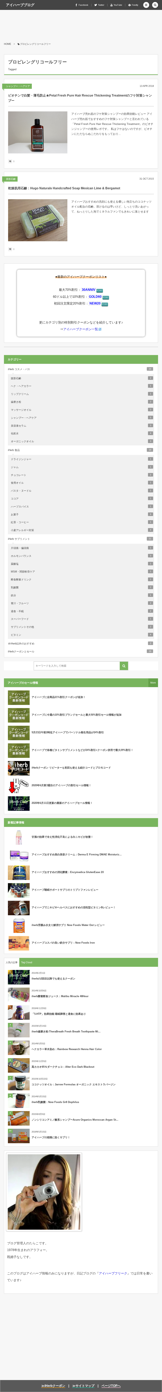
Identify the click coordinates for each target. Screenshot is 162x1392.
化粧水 (81, 433)
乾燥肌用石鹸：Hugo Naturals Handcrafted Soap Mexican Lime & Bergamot (64, 188)
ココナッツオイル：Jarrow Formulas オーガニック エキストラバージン (74, 1084)
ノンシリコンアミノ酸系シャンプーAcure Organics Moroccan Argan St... (75, 1119)
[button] (146, 5)
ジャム (81, 467)
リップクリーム (81, 394)
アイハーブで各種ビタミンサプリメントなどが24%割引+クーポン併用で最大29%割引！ (82, 750)
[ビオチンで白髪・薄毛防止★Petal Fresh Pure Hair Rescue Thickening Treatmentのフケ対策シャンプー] (37, 132)
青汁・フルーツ (81, 603)
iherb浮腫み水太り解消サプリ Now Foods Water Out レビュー (68, 925)
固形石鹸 (11, 179)
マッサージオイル (81, 409)
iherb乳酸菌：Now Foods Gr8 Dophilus (55, 1102)
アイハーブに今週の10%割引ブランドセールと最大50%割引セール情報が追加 (77, 714)
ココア (81, 498)
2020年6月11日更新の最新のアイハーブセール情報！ (62, 802)
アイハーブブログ (20, 5)
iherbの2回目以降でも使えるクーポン (53, 978)
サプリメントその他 (81, 626)
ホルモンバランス (81, 555)
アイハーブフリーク (113, 1273)
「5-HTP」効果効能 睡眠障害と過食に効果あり (59, 1013)
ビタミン (81, 634)
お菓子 (81, 514)
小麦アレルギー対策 (81, 530)
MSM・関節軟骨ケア (81, 571)
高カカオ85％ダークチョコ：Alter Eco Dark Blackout (63, 1066)
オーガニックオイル (81, 441)
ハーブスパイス (81, 506)
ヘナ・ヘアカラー (81, 386)
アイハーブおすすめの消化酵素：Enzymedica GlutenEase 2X (68, 872)
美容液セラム (81, 425)
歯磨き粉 (81, 401)
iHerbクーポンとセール (79, 651)
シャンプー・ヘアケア (18, 86)
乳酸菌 (81, 587)
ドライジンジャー (81, 459)
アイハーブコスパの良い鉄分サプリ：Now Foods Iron (63, 942)
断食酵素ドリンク (81, 579)
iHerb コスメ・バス (79, 369)
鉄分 (81, 595)
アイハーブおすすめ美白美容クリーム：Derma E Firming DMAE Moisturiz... (77, 854)
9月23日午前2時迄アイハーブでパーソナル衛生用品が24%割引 (68, 732)
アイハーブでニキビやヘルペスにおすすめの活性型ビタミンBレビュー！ (74, 907)
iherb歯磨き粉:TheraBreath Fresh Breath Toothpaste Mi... (66, 1031)
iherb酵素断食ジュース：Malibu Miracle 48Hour (60, 996)
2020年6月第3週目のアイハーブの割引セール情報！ (61, 785)
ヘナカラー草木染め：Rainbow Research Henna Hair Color (67, 1049)
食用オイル (81, 482)
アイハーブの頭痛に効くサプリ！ (51, 1137)
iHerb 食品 (79, 450)
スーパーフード (81, 618)
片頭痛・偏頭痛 (81, 548)
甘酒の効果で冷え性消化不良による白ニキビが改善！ (62, 836)
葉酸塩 (81, 563)
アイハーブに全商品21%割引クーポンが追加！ (59, 697)
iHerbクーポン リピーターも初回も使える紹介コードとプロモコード (71, 767)
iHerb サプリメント (79, 538)
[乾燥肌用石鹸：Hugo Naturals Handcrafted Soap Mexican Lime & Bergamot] (37, 220)
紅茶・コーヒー (81, 522)
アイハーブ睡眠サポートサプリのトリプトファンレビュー (65, 889)
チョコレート (81, 475)
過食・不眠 (81, 611)
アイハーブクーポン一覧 (80, 329)
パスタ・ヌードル (81, 490)
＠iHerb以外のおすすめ (79, 643)
